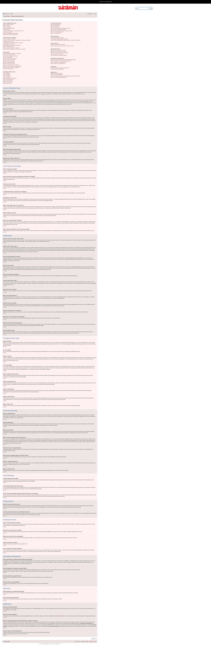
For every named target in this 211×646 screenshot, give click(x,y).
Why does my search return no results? (59, 51)
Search (149, 8)
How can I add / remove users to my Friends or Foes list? (62, 45)
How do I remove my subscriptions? (58, 63)
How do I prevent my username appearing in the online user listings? (16, 40)
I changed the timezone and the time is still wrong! (13, 42)
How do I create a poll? (7, 57)
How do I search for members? (57, 54)
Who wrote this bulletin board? (57, 73)
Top (5, 95)
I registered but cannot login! (8, 28)
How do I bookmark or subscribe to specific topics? (61, 60)
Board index (7, 641)
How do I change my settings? (9, 38)
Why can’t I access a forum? (9, 61)
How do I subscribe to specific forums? (58, 62)
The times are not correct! (8, 41)
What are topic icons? (7, 83)
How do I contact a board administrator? (59, 77)
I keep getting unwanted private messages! (59, 38)
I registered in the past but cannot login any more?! (13, 30)
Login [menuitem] (95, 13)
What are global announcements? (9, 78)
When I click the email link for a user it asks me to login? (14, 49)
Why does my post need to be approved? (11, 67)
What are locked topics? (8, 81)
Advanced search (151, 8)
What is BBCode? (6, 73)
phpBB (46, 200)
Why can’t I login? (6, 29)
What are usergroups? (55, 26)
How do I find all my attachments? (57, 69)
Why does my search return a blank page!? (59, 52)
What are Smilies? (6, 75)
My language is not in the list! (9, 44)
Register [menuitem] (90, 13)
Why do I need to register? (8, 24)
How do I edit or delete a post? (9, 54)
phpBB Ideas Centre (63, 616)
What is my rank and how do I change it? (11, 47)
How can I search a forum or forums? (58, 50)
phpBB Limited (40, 608)
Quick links (7, 13)
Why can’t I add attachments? (9, 62)
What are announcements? (8, 79)
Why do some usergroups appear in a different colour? (61, 30)
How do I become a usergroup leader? (58, 29)
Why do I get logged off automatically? (10, 33)
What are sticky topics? (8, 80)
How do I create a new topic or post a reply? (12, 53)
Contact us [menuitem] (78, 641)
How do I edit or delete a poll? (9, 59)
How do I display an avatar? (8, 46)
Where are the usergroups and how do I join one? (60, 28)
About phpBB (6, 609)
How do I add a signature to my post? (10, 56)
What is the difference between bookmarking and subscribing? (63, 59)
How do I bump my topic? (8, 68)
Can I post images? (7, 76)
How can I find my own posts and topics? (59, 55)
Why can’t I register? (7, 26)
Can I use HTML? (6, 74)
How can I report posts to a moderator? (11, 64)
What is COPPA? (6, 25)
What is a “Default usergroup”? (57, 32)
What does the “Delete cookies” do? (10, 34)
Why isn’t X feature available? (56, 74)
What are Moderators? (55, 25)
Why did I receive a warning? (9, 63)
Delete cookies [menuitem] (85, 641)
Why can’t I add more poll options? (10, 58)
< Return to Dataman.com (105, 1)
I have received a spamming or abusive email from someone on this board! (65, 40)
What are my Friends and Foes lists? (58, 44)
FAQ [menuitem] (12, 13)
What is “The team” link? (55, 33)
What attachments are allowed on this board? (60, 67)
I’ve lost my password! (7, 32)
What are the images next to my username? (12, 45)
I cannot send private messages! (57, 37)
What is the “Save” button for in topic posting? (12, 66)
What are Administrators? (56, 24)
